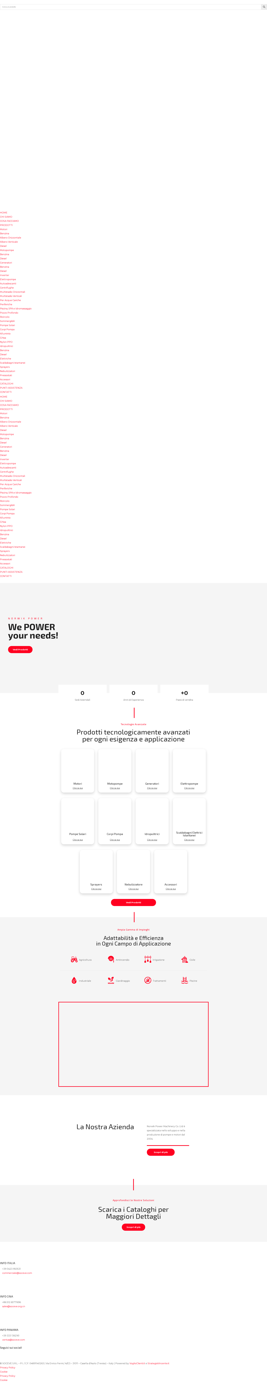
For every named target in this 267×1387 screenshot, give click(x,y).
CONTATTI (6, 392)
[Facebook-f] (3, 13)
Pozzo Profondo (9, 312)
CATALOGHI (6, 383)
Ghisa (3, 337)
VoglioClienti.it (137, 1363)
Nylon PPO (6, 342)
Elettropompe (8, 279)
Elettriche (5, 358)
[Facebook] (3, 1352)
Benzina (4, 233)
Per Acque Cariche (10, 300)
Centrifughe (7, 287)
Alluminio (5, 333)
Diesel (3, 246)
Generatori (6, 262)
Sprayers (5, 367)
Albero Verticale (9, 242)
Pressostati (6, 375)
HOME (3, 212)
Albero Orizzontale (10, 237)
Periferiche (6, 304)
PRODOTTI (6, 225)
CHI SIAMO (6, 217)
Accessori (5, 379)
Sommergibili (7, 321)
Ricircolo (4, 317)
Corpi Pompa (7, 329)
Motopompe (7, 250)
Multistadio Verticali (11, 296)
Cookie (4, 1371)
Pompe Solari (7, 325)
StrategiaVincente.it (158, 1363)
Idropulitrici (6, 346)
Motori (3, 229)
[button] (89, 631)
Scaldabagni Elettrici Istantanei (189, 834)
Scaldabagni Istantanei (12, 363)
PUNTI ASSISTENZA (11, 388)
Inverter (4, 275)
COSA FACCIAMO (9, 221)
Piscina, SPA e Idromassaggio (16, 308)
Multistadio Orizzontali (12, 292)
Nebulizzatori (7, 371)
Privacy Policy (7, 1367)
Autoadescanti (8, 283)
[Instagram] (11, 13)
